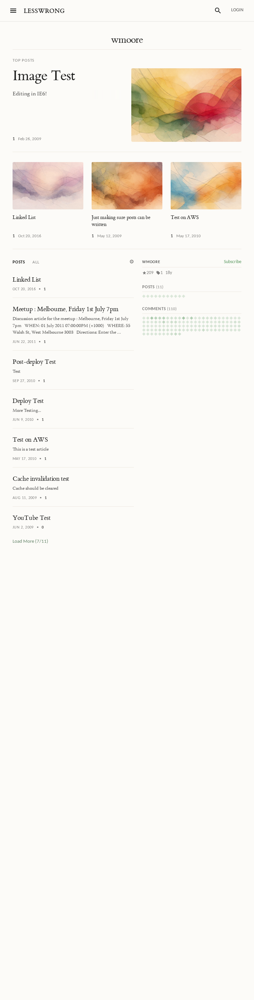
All (35, 262)
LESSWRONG (44, 11)
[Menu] (13, 11)
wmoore (127, 40)
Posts (19, 262)
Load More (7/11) (30, 541)
